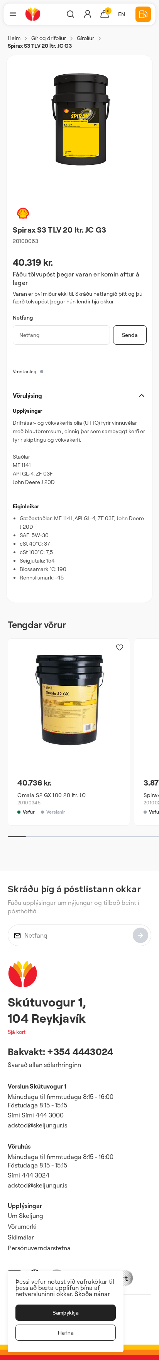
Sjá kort (16, 1031)
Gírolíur (85, 38)
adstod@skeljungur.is (37, 1125)
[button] (12, 14)
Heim (14, 38)
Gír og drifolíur (48, 38)
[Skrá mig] (140, 935)
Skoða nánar (92, 1294)
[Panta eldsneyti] (143, 14)
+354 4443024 (80, 1051)
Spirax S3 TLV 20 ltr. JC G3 (40, 45)
